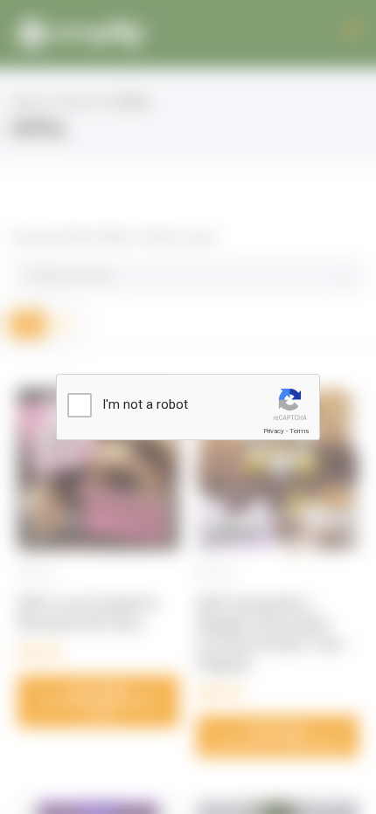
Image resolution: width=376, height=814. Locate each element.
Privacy (273, 431)
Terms (299, 431)
